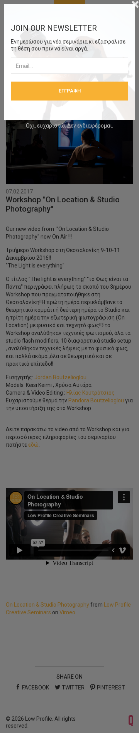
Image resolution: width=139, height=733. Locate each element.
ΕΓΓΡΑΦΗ (70, 91)
